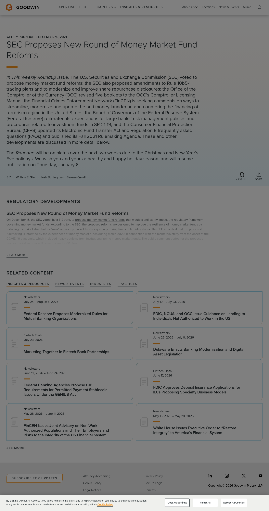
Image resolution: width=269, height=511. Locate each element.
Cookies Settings (177, 503)
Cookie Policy (105, 504)
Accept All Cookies (234, 503)
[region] (134, 503)
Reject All (205, 503)
